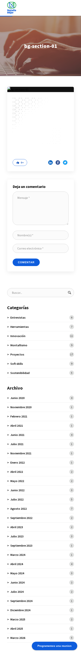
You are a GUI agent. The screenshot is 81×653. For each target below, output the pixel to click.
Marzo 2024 (41, 555)
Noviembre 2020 (41, 407)
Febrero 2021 (41, 416)
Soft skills (41, 363)
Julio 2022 (41, 499)
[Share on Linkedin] (50, 162)
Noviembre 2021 (41, 453)
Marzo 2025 (41, 619)
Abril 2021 (41, 425)
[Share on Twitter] (65, 162)
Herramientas (41, 327)
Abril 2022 (41, 472)
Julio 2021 (41, 444)
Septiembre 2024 (41, 601)
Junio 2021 (41, 435)
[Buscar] (69, 292)
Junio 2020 (41, 398)
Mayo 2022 (41, 481)
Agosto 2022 (41, 508)
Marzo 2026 (41, 638)
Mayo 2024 (41, 573)
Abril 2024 (41, 564)
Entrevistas (41, 317)
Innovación (41, 336)
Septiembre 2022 (41, 518)
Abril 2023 (41, 527)
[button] (20, 162)
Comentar (26, 262)
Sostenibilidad (41, 373)
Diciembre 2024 (41, 610)
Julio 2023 (41, 536)
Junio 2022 (41, 490)
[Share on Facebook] (57, 162)
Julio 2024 (41, 591)
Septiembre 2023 (41, 545)
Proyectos (41, 354)
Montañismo (41, 345)
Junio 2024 (41, 582)
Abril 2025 (41, 628)
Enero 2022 (41, 462)
